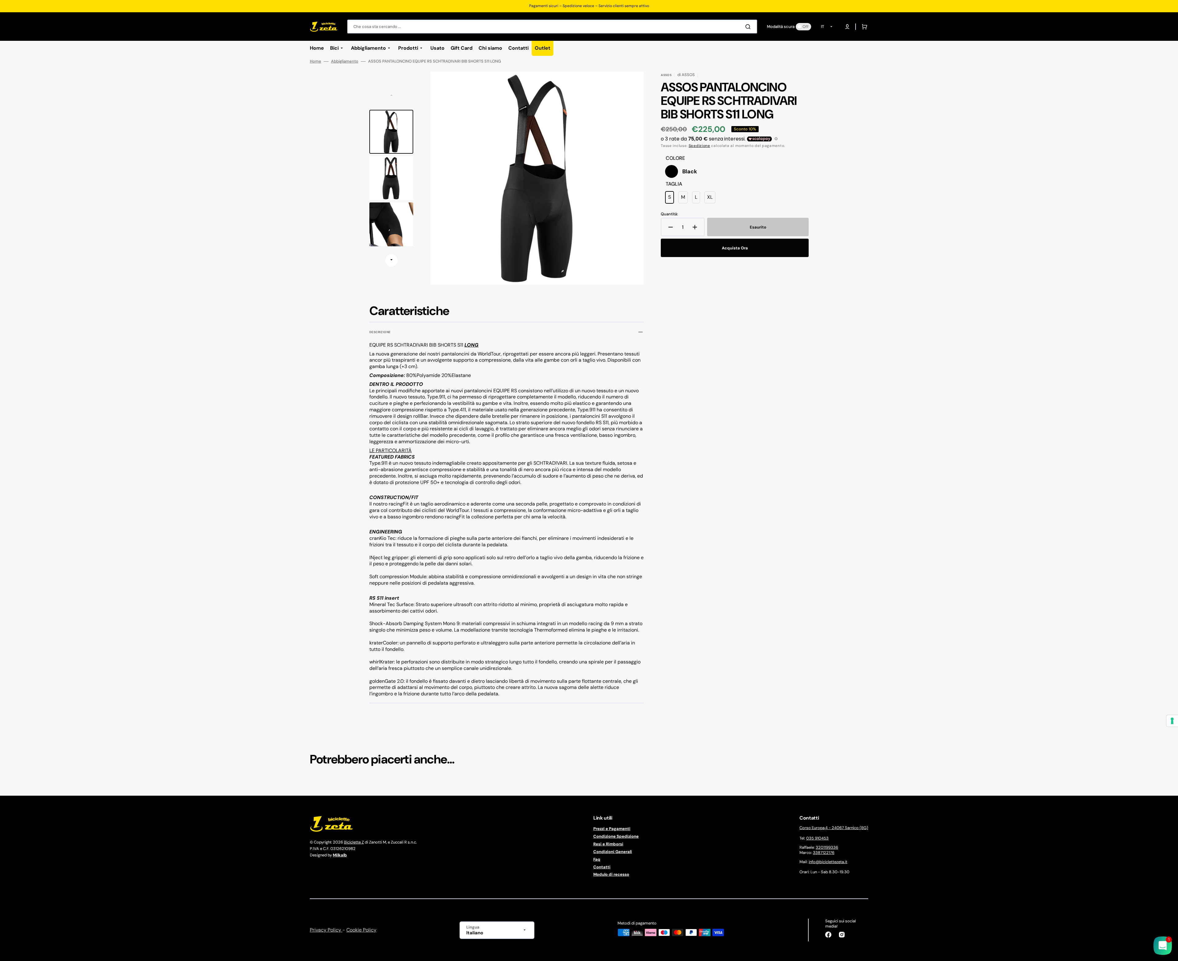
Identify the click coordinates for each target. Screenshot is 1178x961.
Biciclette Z (354, 842)
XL (711, 198)
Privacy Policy (326, 930)
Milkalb (340, 855)
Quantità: (669, 214)
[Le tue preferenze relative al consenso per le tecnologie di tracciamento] (1172, 721)
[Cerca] (749, 26)
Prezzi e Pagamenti (611, 828)
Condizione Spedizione (616, 836)
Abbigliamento (344, 61)
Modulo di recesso (611, 874)
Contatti (601, 867)
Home (315, 61)
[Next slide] (391, 260)
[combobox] (552, 26)
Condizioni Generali (612, 851)
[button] (847, 26)
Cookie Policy (361, 930)
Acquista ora (735, 248)
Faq (596, 859)
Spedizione (699, 145)
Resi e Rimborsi (608, 844)
